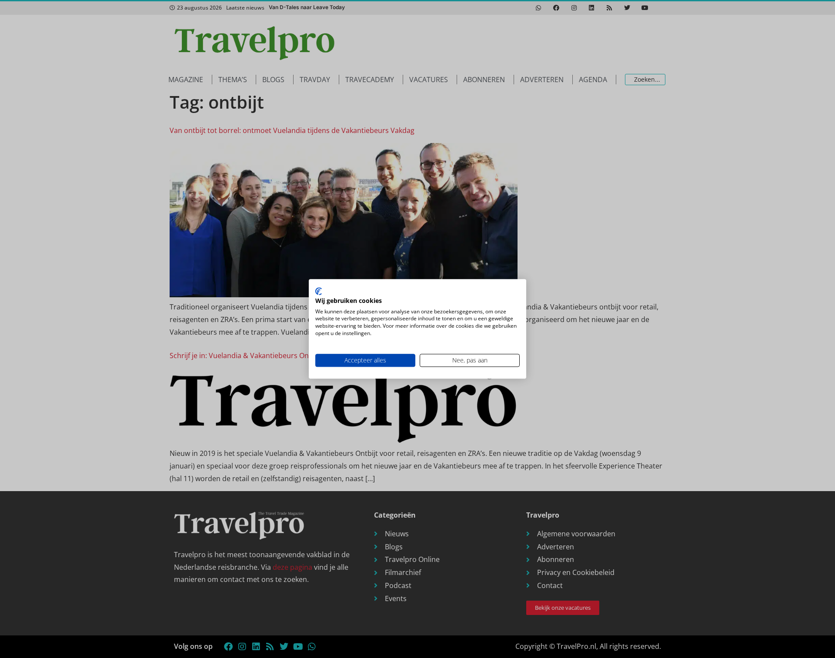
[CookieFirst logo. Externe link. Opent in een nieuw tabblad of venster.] (318, 291)
